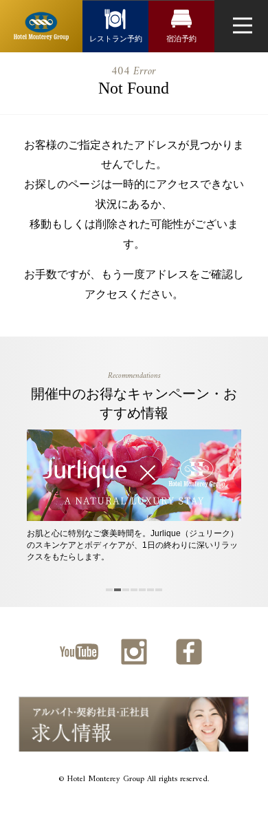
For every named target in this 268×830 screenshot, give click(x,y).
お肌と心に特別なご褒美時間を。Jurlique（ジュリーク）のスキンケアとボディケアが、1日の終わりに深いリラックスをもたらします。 (132, 545)
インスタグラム (134, 652)
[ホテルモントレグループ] (41, 26)
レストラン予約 (115, 38)
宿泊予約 (181, 38)
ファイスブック (189, 652)
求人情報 (134, 724)
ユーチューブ (79, 652)
